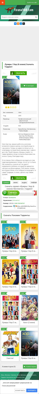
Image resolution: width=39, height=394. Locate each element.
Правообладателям (14, 380)
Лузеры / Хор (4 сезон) (10, 251)
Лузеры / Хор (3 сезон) (10, 287)
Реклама (3, 380)
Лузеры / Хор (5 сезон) (29, 251)
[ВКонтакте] (15, 23)
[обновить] (15, 200)
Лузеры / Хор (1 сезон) (10, 322)
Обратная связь (27, 380)
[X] (23, 23)
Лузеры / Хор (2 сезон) (29, 287)
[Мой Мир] (21, 23)
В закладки (30, 86)
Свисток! (10, 358)
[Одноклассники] (18, 23)
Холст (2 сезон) (29, 322)
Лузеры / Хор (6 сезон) (29, 358)
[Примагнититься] (34, 195)
